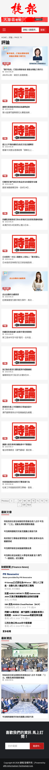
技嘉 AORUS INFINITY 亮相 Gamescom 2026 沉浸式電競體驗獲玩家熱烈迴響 (22, 595)
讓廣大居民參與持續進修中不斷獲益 (17, 444)
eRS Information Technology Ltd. (18, 765)
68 (25, 501)
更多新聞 (7, 631)
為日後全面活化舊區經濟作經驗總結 (17, 369)
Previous (5, 501)
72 (42, 501)
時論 (5, 101)
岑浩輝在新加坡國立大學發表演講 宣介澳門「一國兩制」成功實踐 (23, 557)
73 (46, 501)
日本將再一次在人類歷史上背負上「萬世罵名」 (21, 257)
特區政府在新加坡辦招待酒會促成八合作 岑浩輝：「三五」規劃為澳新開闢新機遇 (24, 523)
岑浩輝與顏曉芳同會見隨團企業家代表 (20, 531)
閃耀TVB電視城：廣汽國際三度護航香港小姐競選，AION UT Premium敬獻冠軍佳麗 (24, 613)
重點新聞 (12, 669)
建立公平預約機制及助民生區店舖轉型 (17, 144)
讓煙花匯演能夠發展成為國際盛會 (16, 107)
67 (20, 501)
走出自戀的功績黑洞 (10, 294)
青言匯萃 (6, 63)
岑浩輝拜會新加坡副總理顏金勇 (17, 548)
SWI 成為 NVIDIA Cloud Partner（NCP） (23, 604)
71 (38, 501)
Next (29, 505)
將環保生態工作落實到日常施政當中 (17, 407)
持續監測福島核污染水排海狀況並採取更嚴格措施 (22, 219)
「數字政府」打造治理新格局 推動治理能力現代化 (22, 69)
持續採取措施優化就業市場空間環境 (17, 332)
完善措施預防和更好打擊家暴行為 (16, 482)
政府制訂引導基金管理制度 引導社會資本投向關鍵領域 (24, 540)
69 (29, 501)
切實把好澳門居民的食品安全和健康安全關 (19, 182)
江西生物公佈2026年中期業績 (18, 623)
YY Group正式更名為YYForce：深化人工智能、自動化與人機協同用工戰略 (24, 584)
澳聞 (5, 669)
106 (23, 505)
